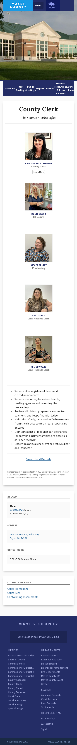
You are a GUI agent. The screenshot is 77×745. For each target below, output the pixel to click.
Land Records (48, 703)
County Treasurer (17, 692)
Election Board (49, 663)
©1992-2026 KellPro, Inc (59, 742)
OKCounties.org (14, 742)
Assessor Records (51, 695)
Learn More (38, 172)
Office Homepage (17, 588)
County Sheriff (15, 688)
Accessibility (48, 718)
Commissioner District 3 (21, 676)
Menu (38, 5)
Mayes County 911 (51, 676)
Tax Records (47, 707)
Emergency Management (54, 667)
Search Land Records (38, 459)
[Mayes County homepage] (18, 5)
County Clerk (15, 684)
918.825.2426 (17, 509)
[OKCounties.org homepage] (53, 5)
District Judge (15, 704)
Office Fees (13, 593)
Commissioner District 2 (21, 671)
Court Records (49, 699)
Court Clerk (14, 696)
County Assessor (17, 679)
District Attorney (17, 700)
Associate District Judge (21, 655)
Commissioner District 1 (21, 667)
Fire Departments (50, 671)
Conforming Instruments (22, 597)
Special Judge (15, 708)
